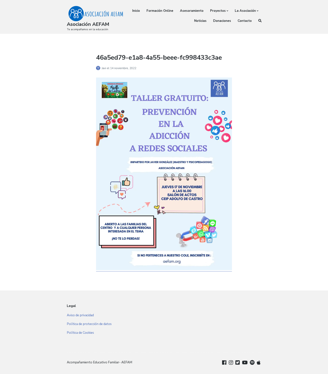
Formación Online (160, 11)
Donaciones (222, 21)
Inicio (136, 11)
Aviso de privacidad (80, 315)
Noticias (200, 21)
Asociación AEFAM (88, 24)
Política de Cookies (80, 333)
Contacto (245, 21)
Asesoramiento (191, 11)
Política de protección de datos (89, 324)
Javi (104, 68)
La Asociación (245, 11)
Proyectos (218, 11)
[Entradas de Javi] (99, 68)
